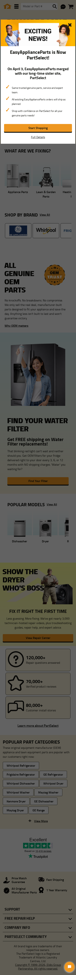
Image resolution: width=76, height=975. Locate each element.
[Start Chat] (69, 967)
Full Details (38, 137)
